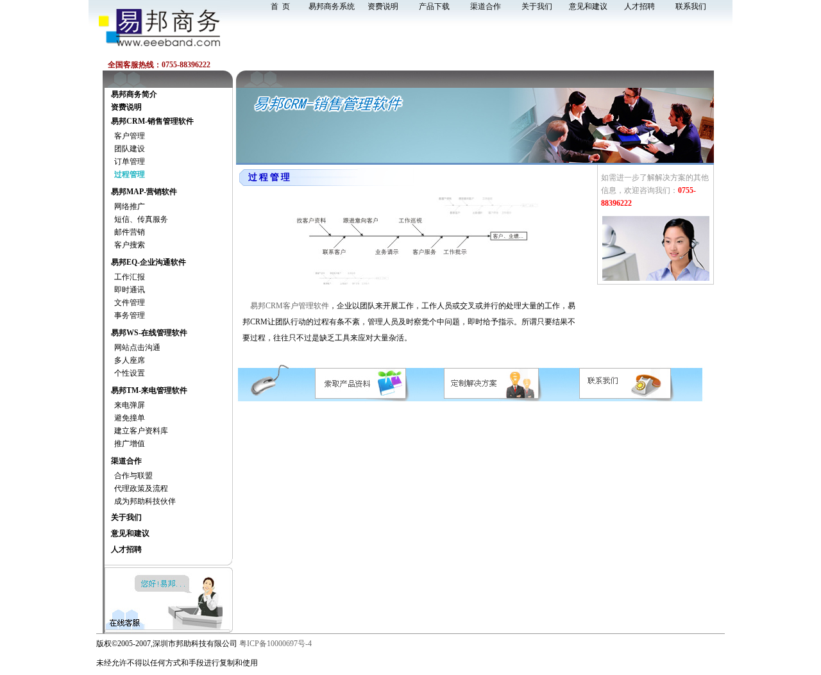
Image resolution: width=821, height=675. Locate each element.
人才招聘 (639, 6)
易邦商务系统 (332, 6)
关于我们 (536, 6)
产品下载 (434, 6)
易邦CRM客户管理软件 (288, 305)
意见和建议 (588, 6)
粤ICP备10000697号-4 (275, 643)
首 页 (280, 6)
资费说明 (383, 6)
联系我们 (690, 6)
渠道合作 (485, 6)
